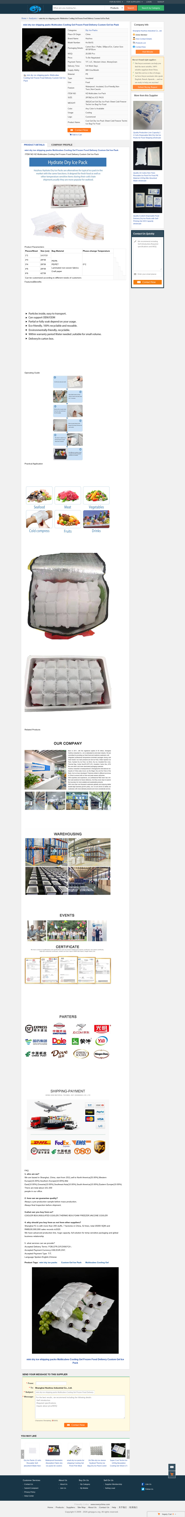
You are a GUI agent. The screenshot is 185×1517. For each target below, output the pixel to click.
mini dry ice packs (48, 1262)
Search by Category (151, 8)
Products (60, 1507)
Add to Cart (77, 135)
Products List (141, 43)
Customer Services (31, 1480)
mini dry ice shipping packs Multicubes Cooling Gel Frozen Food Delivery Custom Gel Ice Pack (71, 24)
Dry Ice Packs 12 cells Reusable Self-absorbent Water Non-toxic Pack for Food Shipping (32, 1465)
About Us (63, 1480)
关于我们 (123, 1507)
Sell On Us (108, 1480)
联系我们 (133, 1507)
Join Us (63, 1488)
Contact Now (81, 130)
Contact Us (28, 1484)
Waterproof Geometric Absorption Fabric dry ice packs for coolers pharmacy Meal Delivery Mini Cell (54, 1465)
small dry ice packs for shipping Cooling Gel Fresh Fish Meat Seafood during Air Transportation (75, 1465)
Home (24, 18)
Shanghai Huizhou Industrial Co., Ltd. (147, 31)
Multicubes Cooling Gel (97, 1262)
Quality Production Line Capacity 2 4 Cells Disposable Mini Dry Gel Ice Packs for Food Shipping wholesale (147, 135)
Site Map (81, 1507)
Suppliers (70, 1507)
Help (114, 1507)
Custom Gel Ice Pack (71, 1262)
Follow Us (149, 1489)
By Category (85, 1484)
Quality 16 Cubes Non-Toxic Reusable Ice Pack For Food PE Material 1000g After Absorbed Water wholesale (145, 177)
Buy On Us (84, 1480)
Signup (160, 2)
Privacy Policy (29, 1492)
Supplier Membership (113, 1484)
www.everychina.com (100, 1504)
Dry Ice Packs (92, 30)
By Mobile (84, 1488)
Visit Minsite (147, 52)
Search (130, 8)
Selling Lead (110, 1488)
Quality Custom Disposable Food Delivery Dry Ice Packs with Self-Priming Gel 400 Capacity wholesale (146, 220)
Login (149, 2)
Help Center (29, 1496)
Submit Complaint (31, 1488)
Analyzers (33, 18)
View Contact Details (144, 39)
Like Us (148, 1484)
